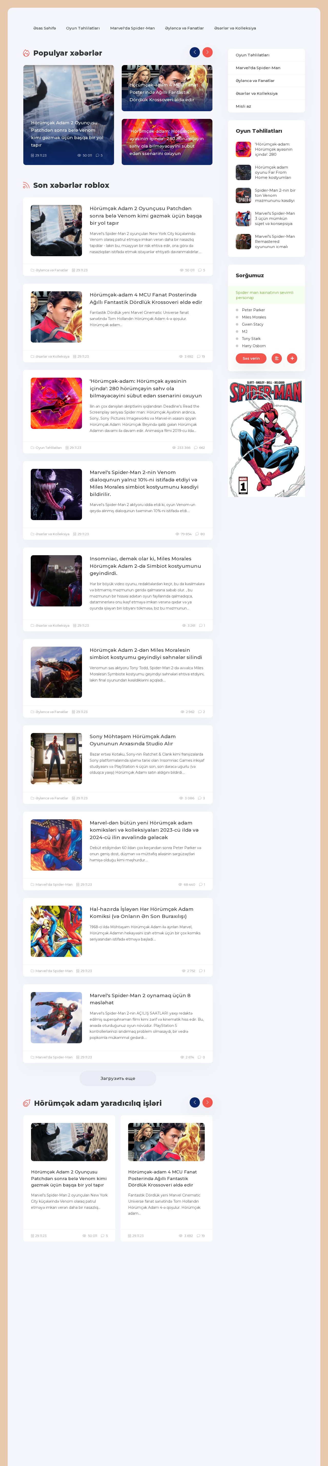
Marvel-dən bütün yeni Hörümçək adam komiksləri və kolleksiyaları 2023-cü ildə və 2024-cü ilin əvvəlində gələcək (144, 830)
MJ (244, 331)
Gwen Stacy (252, 324)
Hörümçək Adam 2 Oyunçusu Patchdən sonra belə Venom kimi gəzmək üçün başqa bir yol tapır (146, 215)
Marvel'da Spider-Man (132, 28)
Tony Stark (251, 338)
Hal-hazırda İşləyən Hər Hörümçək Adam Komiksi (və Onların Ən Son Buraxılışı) (141, 913)
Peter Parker (253, 310)
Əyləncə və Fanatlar (184, 28)
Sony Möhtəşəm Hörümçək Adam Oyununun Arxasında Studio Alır (133, 740)
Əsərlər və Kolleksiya (235, 28)
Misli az (243, 106)
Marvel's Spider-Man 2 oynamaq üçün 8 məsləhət (140, 999)
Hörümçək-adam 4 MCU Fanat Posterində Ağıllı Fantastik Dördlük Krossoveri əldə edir (146, 298)
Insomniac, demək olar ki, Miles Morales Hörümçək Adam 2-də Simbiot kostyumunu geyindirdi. (145, 566)
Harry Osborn (253, 346)
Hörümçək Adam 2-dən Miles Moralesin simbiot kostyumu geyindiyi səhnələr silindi (146, 653)
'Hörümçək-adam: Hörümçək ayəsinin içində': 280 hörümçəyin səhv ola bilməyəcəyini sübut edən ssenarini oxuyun (146, 388)
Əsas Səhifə (44, 28)
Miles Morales (253, 317)
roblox (96, 185)
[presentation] (195, 52)
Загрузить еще (118, 1078)
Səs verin (251, 358)
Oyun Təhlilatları (83, 28)
